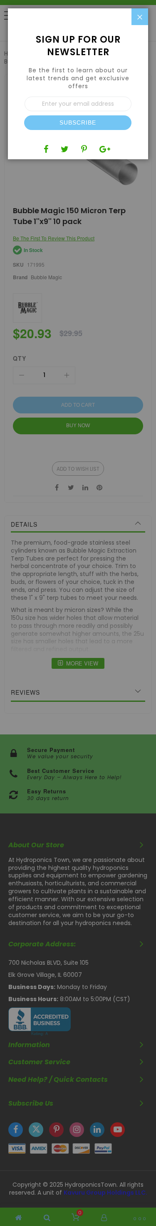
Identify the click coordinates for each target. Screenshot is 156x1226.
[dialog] (78, 613)
